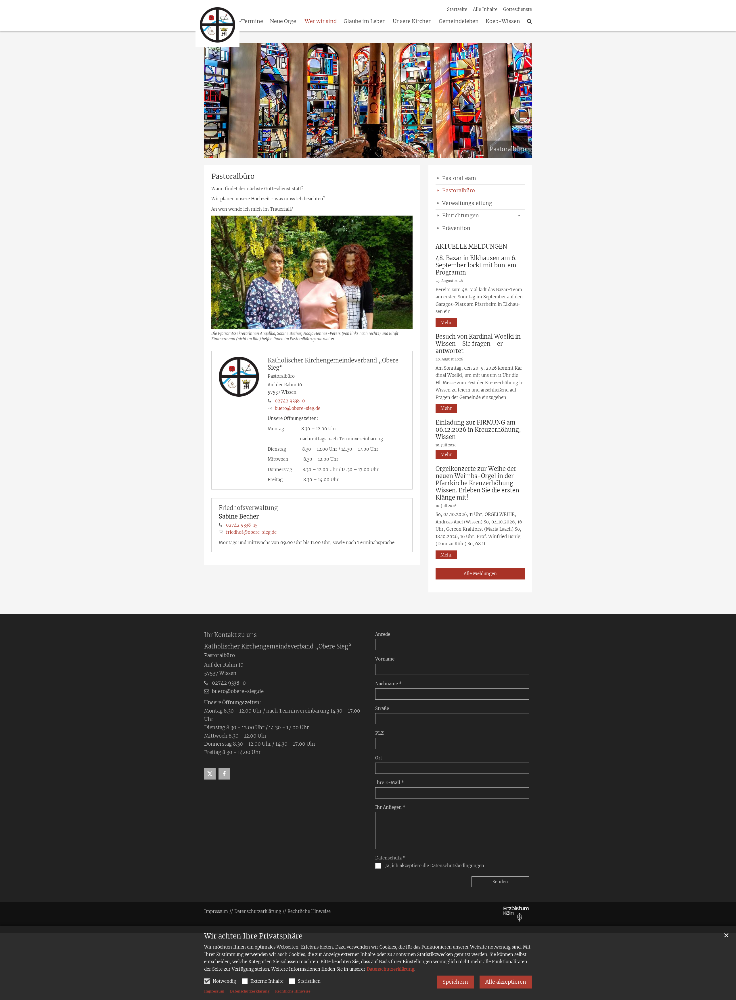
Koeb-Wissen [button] (503, 21)
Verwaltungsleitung (467, 203)
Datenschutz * (390, 858)
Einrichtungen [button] (460, 215)
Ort (378, 758)
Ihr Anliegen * (390, 807)
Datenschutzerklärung (390, 969)
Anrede (382, 634)
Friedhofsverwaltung (248, 507)
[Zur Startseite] (217, 25)
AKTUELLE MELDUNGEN (471, 246)
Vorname (384, 659)
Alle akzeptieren (505, 981)
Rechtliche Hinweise (292, 991)
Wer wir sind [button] (321, 21)
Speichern (455, 981)
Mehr (446, 322)
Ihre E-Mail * (389, 782)
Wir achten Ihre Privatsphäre (253, 936)
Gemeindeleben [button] (459, 21)
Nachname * (388, 683)
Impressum (214, 991)
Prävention (456, 228)
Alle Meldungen (480, 573)
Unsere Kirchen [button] (412, 21)
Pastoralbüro (232, 176)
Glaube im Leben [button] (365, 21)
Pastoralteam (459, 178)
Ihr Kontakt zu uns (230, 634)
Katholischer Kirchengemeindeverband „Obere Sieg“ (333, 364)
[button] (280, 22)
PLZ (379, 733)
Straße (382, 708)
